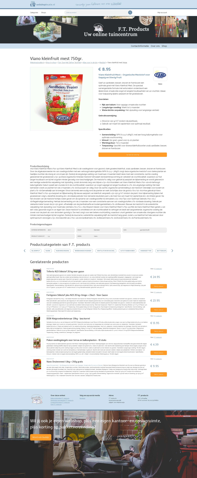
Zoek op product (71, 12)
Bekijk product (158, 286)
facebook (82, 398)
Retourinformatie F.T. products (60, 398)
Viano (160, 84)
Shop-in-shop (51, 62)
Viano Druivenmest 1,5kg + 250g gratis (65, 361)
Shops (43, 12)
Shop (164, 46)
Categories (34, 12)
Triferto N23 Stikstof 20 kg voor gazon (65, 271)
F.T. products (158, 268)
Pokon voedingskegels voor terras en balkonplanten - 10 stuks (76, 340)
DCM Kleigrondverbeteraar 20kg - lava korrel (68, 318)
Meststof (102, 62)
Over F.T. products (56, 404)
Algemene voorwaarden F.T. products (62, 400)
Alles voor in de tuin (90, 62)
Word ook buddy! (40, 437)
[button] (61, 129)
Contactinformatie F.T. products (60, 402)
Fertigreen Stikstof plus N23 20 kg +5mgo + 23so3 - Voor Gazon (77, 295)
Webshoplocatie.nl (37, 62)
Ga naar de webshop (132, 154)
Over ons (155, 46)
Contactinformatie (140, 46)
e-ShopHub (116, 3)
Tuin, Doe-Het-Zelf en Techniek (69, 62)
